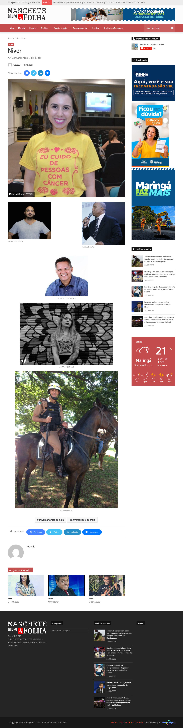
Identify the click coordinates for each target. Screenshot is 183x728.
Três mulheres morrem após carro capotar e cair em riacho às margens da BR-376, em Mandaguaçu (158, 261)
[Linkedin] (40, 73)
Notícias (44, 28)
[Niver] (26, 585)
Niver (18, 38)
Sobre (114, 722)
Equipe (123, 722)
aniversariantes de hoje (51, 519)
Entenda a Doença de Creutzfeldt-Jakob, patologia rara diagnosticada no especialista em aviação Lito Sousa (100, 2)
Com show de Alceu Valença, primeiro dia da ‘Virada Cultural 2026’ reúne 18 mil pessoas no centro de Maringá (159, 321)
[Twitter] (34, 73)
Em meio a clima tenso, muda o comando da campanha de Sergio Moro (157, 306)
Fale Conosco (136, 722)
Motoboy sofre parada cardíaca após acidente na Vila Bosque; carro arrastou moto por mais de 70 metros (159, 276)
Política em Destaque (113, 28)
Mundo (32, 28)
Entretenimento (60, 28)
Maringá (21, 28)
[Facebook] (27, 73)
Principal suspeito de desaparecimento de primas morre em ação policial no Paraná (159, 291)
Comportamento (80, 28)
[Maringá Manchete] (27, 14)
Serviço (95, 28)
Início (12, 28)
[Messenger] (47, 73)
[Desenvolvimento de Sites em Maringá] (168, 722)
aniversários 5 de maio (83, 519)
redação (16, 65)
